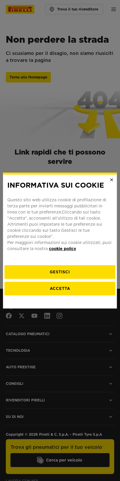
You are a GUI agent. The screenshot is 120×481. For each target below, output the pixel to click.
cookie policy (62, 248)
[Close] (111, 179)
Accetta (60, 288)
